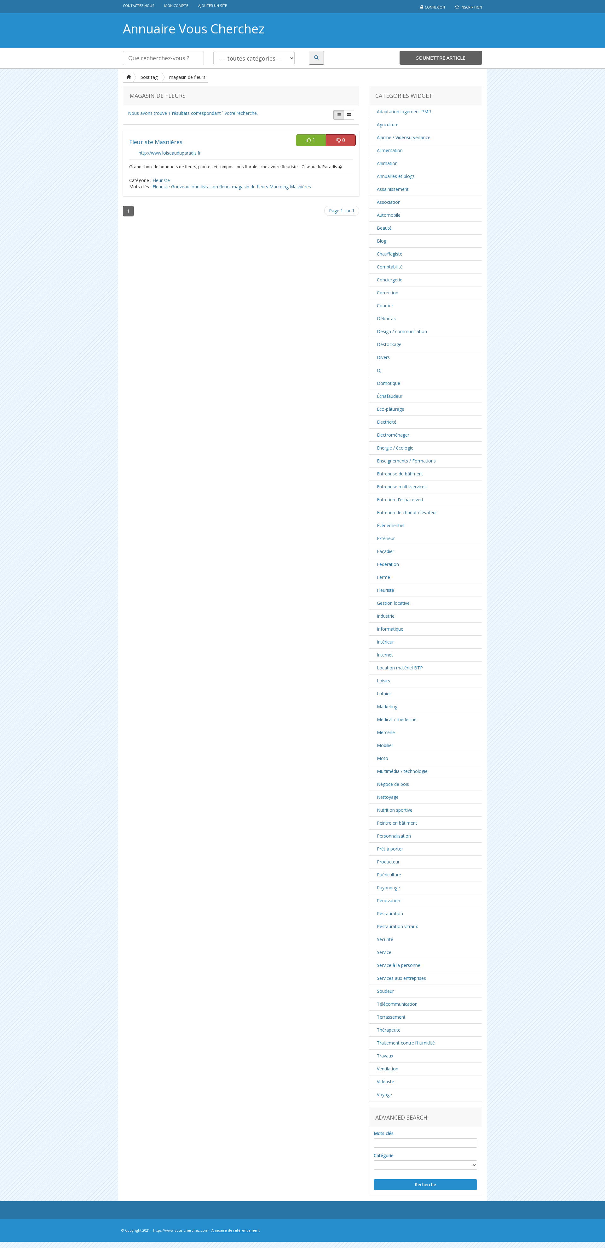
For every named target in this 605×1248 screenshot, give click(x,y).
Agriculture (388, 124)
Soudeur (385, 991)
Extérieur (386, 538)
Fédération (388, 564)
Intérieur (385, 642)
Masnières (300, 187)
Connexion (435, 7)
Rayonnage (388, 888)
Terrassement (391, 1017)
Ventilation (387, 1069)
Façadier (385, 551)
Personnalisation (394, 836)
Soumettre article (440, 58)
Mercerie (386, 732)
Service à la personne (398, 965)
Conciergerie (389, 280)
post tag (149, 77)
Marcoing (279, 187)
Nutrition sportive (394, 810)
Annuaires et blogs (396, 176)
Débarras (386, 318)
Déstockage (389, 344)
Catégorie (384, 1155)
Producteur (388, 862)
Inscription (471, 7)
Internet (385, 655)
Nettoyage (388, 797)
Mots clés (384, 1133)
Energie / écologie (395, 448)
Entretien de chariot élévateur (407, 512)
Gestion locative (393, 603)
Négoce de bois (393, 784)
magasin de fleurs (187, 77)
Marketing (387, 706)
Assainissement (393, 189)
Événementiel (390, 525)
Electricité (386, 422)
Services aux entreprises (401, 978)
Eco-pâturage (390, 409)
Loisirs (383, 681)
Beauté (384, 228)
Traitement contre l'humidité (406, 1043)
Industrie (386, 616)
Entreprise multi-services (402, 487)
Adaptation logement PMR (404, 112)
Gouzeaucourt (185, 187)
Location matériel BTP (400, 668)
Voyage (384, 1095)
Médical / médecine (397, 719)
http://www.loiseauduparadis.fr (170, 153)
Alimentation (390, 150)
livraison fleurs (216, 187)
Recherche (425, 1184)
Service (384, 952)
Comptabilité (390, 267)
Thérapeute (388, 1030)
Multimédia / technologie (402, 771)
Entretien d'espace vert (400, 500)
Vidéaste (385, 1082)
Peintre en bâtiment (397, 823)
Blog (381, 241)
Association (388, 202)
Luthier (384, 694)
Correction (387, 293)
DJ (379, 370)
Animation (387, 163)
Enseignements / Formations (406, 461)
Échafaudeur (389, 396)
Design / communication (402, 331)
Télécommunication (397, 1004)
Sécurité (385, 939)
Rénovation (388, 901)
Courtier (385, 306)
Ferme (383, 577)
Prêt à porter (390, 849)
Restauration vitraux (397, 926)
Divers (383, 357)
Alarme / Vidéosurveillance (403, 137)
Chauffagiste (389, 254)
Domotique (388, 383)
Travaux (385, 1056)
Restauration (390, 913)
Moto (382, 758)
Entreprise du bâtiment (400, 474)
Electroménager (393, 435)
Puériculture (389, 875)
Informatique (390, 629)
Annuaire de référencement (235, 1230)
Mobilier (385, 745)
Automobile (388, 215)
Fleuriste (161, 180)
